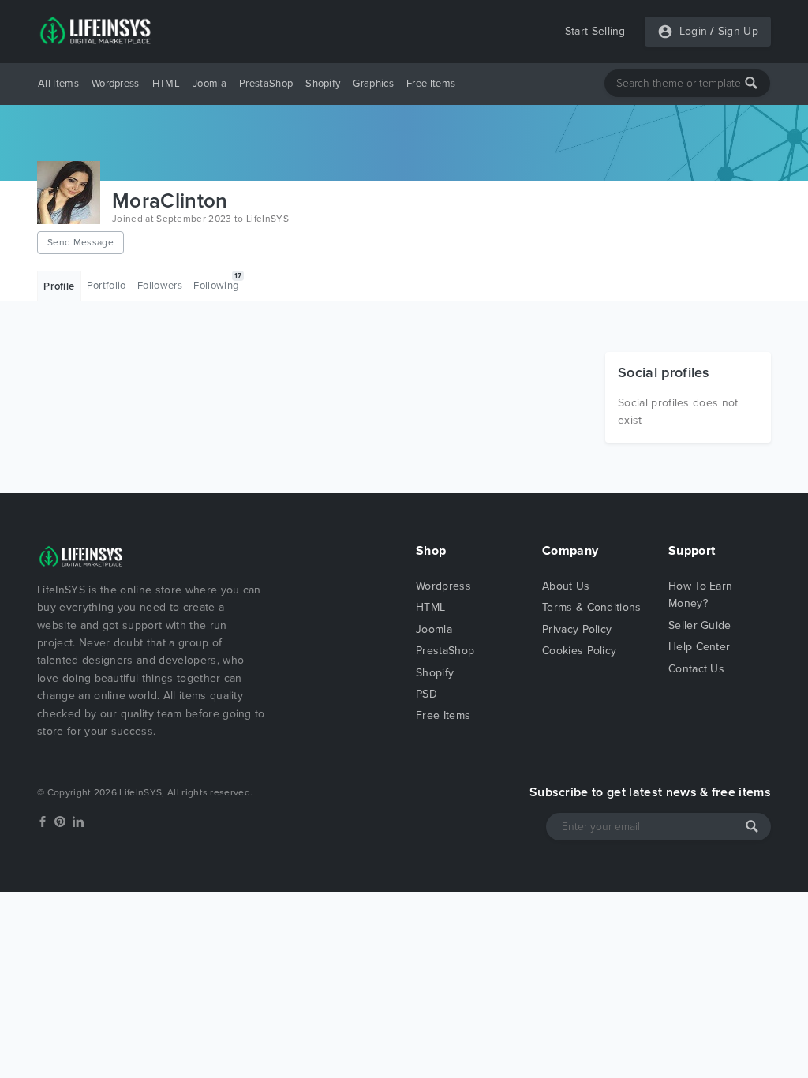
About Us (566, 586)
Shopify (322, 83)
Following (217, 281)
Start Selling (595, 31)
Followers (159, 285)
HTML (166, 83)
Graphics (373, 83)
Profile (58, 286)
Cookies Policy (579, 650)
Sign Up (738, 31)
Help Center (699, 646)
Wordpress (116, 83)
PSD (426, 694)
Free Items (430, 83)
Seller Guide (699, 625)
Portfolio (106, 285)
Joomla (209, 83)
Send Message (80, 242)
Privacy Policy (577, 629)
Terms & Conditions (592, 607)
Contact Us (696, 669)
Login (693, 31)
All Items (58, 83)
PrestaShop (266, 83)
